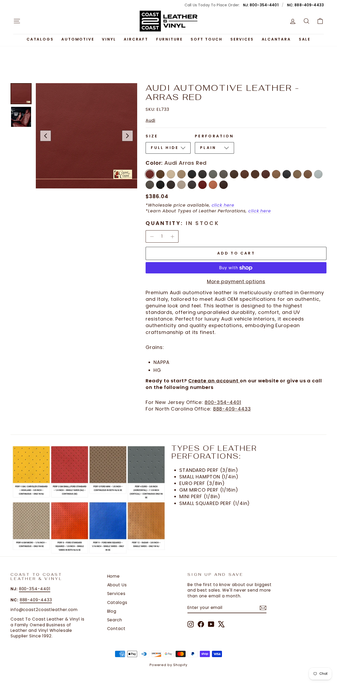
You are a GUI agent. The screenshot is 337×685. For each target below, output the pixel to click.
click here (223, 205)
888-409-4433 (232, 409)
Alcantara (276, 39)
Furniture (169, 39)
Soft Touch (206, 39)
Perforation (214, 136)
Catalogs (40, 39)
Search (114, 620)
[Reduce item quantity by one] (152, 236)
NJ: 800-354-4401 (261, 5)
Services (242, 39)
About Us (117, 585)
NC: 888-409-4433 (305, 5)
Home (113, 576)
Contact (116, 628)
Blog (112, 611)
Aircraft (136, 39)
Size (152, 136)
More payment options (236, 281)
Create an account (214, 380)
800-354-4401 (223, 402)
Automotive (77, 39)
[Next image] (127, 135)
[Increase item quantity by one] (172, 236)
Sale (304, 39)
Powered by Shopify (168, 665)
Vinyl (109, 39)
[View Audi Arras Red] (21, 93)
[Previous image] (45, 135)
